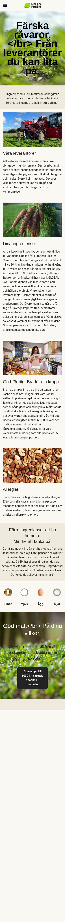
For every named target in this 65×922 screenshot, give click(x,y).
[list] (32, 593)
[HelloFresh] (32, 5)
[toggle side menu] (5, 5)
